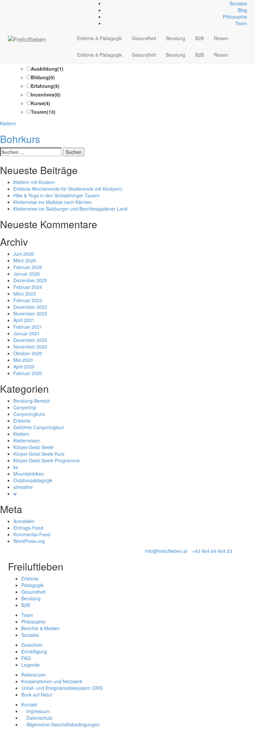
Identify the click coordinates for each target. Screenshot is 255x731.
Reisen (221, 38)
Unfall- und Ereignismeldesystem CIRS (62, 688)
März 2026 (24, 260)
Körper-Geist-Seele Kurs (38, 453)
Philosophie (235, 16)
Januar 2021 (26, 333)
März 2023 (24, 293)
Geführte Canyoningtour (38, 427)
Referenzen (33, 674)
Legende (30, 664)
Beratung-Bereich (31, 400)
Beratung (175, 38)
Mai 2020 (23, 360)
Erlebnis (21, 420)
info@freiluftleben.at (166, 551)
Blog (242, 10)
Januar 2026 (26, 273)
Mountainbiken (28, 473)
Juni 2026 (23, 253)
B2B (199, 38)
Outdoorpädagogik (32, 480)
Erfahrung (45, 86)
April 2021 (24, 320)
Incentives (45, 94)
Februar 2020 (27, 373)
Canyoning (24, 407)
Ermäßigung (34, 651)
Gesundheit (144, 38)
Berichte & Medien (40, 628)
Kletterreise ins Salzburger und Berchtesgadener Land (70, 208)
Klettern (8, 123)
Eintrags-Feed (28, 527)
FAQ (26, 658)
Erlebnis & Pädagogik (99, 38)
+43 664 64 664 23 (212, 551)
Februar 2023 (27, 300)
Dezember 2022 (30, 306)
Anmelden (24, 521)
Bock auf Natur (36, 694)
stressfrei (23, 487)
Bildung (43, 77)
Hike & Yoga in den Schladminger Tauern (56, 195)
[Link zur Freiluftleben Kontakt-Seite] (10, 3)
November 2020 (30, 346)
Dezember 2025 (30, 280)
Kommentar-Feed (31, 534)
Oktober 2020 (27, 353)
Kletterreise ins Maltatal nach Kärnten (52, 202)
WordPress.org (29, 541)
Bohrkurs (20, 139)
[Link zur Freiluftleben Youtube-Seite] (21, 3)
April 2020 (24, 366)
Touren (43, 111)
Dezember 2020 (30, 340)
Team (241, 23)
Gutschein (31, 644)
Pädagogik (32, 585)
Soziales (238, 3)
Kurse (40, 103)
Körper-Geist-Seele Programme (46, 460)
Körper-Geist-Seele (33, 447)
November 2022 (30, 313)
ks (15, 467)
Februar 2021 (27, 326)
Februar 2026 (27, 267)
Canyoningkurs (29, 414)
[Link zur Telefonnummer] (13, 3)
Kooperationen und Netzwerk (51, 681)
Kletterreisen (26, 440)
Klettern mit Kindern (34, 182)
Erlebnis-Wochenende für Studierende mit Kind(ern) (67, 188)
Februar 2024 (27, 287)
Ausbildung (47, 68)
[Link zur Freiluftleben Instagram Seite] (17, 3)
